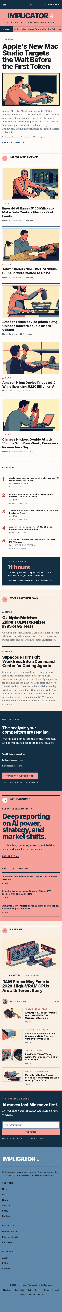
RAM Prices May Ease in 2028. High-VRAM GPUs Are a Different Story (25, 986)
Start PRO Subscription (20, 776)
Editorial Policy (34, 1290)
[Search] (37, 4)
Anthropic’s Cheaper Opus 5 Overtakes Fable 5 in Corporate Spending (41, 1015)
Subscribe (46, 4)
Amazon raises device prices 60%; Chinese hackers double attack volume (29, 325)
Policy (5, 1210)
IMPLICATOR (31, 16)
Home (5, 1189)
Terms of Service (36, 1294)
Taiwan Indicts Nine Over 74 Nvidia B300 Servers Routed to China (29, 271)
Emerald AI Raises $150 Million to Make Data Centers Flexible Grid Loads (28, 212)
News (5, 1200)
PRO (4, 1194)
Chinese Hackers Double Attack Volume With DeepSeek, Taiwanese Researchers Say (30, 443)
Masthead (7, 1290)
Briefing (6, 1216)
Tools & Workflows (24, 598)
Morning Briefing (10, 1231)
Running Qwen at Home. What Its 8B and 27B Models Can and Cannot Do (26, 892)
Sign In (56, 4)
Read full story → (13, 142)
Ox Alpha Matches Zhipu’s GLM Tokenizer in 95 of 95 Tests (23, 622)
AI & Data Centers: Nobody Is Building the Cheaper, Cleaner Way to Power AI (30, 907)
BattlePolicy (20, 1290)
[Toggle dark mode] (31, 4)
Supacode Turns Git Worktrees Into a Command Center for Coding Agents (28, 661)
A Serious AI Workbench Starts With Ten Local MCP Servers (30, 878)
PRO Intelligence (10, 1237)
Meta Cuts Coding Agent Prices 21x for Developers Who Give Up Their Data (42, 1078)
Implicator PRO (20, 799)
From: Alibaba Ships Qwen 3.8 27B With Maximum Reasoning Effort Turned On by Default (31, 581)
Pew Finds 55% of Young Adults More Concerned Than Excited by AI (41, 1057)
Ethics (5, 1263)
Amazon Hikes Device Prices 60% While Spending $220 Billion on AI (29, 384)
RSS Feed (7, 1242)
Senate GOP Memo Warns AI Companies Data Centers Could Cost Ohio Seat (40, 1036)
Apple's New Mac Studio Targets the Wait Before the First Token (30, 56)
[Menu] (5, 4)
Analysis (16, 929)
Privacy (23, 1294)
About (5, 1258)
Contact (6, 1268)
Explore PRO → (10, 856)
